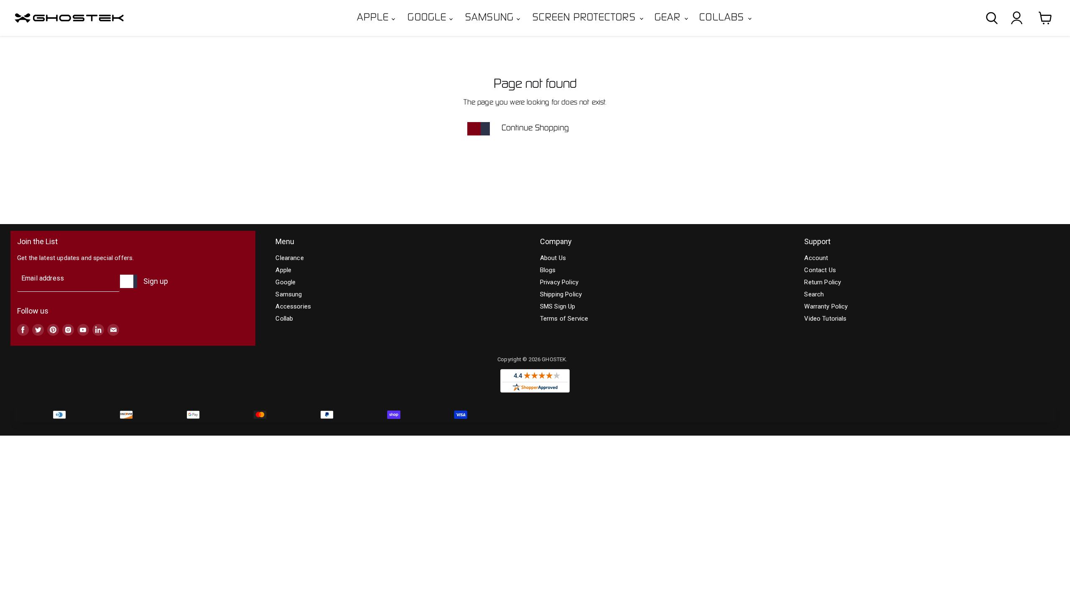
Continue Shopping (535, 128)
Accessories (293, 306)
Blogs (548, 270)
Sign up (155, 281)
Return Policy (822, 282)
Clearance (289, 258)
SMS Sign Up (558, 306)
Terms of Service (564, 318)
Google (428, 18)
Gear (669, 18)
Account (816, 258)
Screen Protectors (585, 18)
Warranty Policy (826, 306)
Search (814, 294)
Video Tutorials (825, 318)
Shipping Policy (561, 294)
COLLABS (723, 18)
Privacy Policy (559, 282)
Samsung (491, 18)
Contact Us (820, 270)
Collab (284, 318)
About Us (553, 258)
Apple (374, 18)
